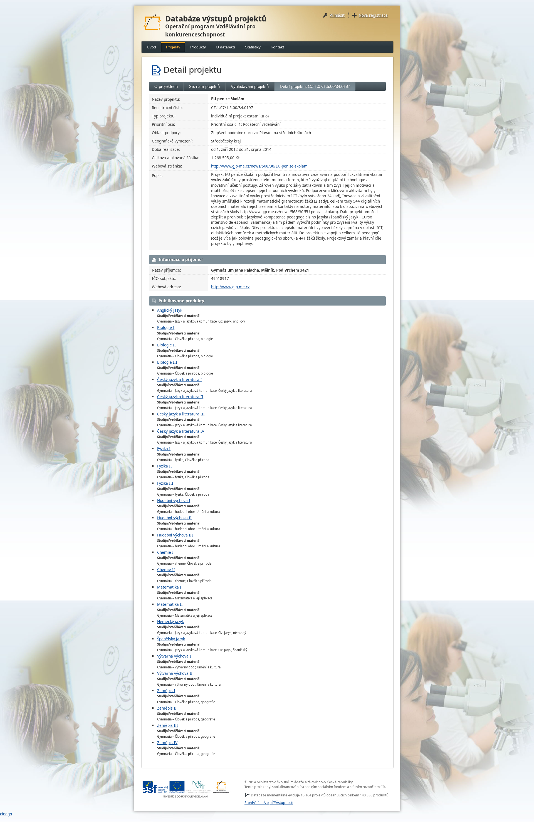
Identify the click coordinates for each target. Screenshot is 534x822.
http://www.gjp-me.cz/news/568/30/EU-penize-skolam (259, 166)
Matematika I (169, 587)
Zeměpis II (167, 708)
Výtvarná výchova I (174, 656)
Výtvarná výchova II (174, 673)
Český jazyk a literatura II (180, 396)
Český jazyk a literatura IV (180, 431)
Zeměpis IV (167, 742)
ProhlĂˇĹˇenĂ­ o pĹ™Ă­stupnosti (268, 802)
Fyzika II (164, 466)
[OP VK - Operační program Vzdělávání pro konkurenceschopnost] (186, 789)
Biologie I (165, 327)
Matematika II (170, 604)
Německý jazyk (170, 621)
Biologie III (167, 362)
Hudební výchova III (175, 535)
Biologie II (166, 345)
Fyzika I (163, 448)
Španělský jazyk (171, 638)
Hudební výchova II (174, 517)
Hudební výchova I (173, 500)
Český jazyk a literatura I (179, 379)
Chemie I (165, 552)
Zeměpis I (166, 690)
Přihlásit (337, 15)
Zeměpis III (167, 725)
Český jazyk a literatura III (181, 414)
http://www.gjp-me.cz (230, 286)
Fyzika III (165, 483)
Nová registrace (373, 15)
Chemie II (166, 569)
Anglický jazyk (169, 310)
